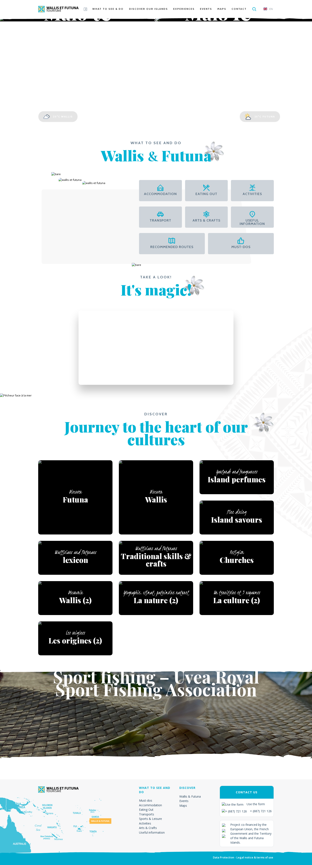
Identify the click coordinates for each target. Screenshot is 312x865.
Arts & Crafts (148, 828)
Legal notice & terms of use (254, 857)
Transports (146, 814)
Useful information (152, 832)
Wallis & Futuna (190, 796)
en (271, 9)
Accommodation (150, 805)
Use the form (256, 804)
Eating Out (146, 810)
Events (206, 8)
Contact (239, 8)
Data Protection (223, 857)
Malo (78, 24)
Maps (221, 8)
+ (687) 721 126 (261, 811)
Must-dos (145, 800)
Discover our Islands (148, 8)
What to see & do (108, 8)
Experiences (184, 8)
